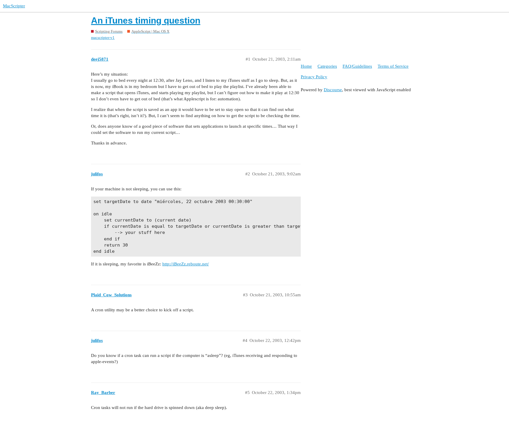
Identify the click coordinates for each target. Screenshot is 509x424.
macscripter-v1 (103, 37)
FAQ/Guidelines (357, 66)
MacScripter (14, 6)
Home (306, 66)
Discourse (333, 89)
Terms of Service (393, 66)
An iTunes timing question (145, 20)
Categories (327, 66)
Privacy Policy (314, 76)
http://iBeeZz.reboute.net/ (185, 264)
